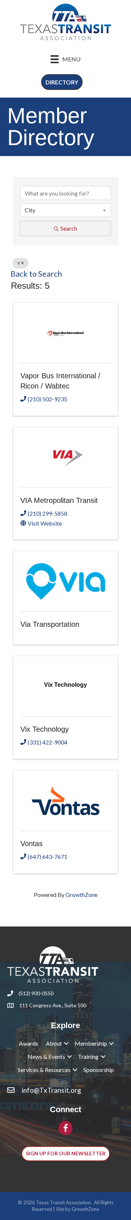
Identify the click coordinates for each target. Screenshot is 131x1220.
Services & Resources (44, 1069)
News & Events (46, 1056)
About (54, 1043)
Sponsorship (98, 1069)
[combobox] (65, 210)
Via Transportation (49, 624)
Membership (91, 1043)
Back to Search (36, 274)
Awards (28, 1043)
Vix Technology (44, 729)
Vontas (31, 844)
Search (68, 228)
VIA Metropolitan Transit (59, 500)
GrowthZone (82, 894)
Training (88, 1056)
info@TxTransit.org (51, 1090)
